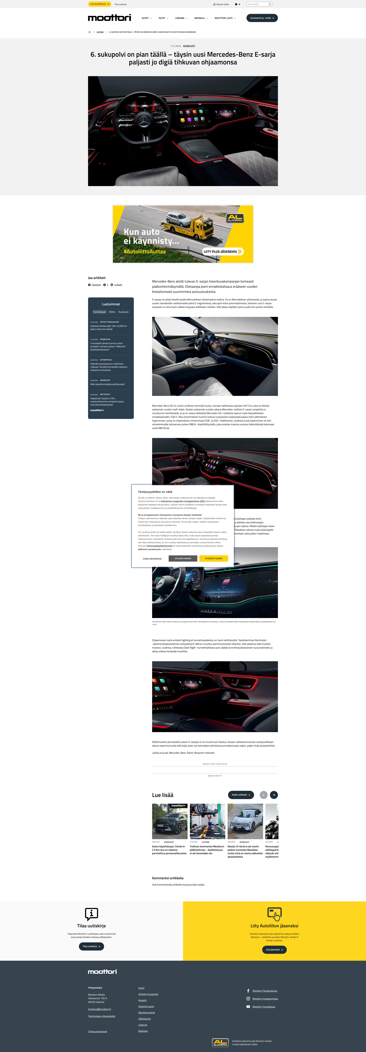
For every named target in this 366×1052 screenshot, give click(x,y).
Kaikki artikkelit (239, 795)
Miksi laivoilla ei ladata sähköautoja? (107, 384)
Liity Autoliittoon (98, 4)
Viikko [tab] (112, 312)
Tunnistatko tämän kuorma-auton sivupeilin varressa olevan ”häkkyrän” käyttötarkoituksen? (108, 346)
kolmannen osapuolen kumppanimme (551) (183, 501)
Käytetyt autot (146, 1006)
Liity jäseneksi (273, 949)
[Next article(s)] (274, 795)
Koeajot (142, 1000)
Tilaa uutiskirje (121, 4)
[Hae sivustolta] (270, 4)
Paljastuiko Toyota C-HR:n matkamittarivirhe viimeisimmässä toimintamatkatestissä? (107, 401)
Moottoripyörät (146, 1013)
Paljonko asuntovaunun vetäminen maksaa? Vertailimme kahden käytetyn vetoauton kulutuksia (109, 367)
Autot (141, 988)
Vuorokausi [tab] (99, 312)
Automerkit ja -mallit (260, 18)
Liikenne (142, 1025)
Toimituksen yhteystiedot (101, 1016)
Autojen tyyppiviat (148, 994)
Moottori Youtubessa (264, 1007)
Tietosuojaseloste (97, 1031)
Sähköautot (144, 1019)
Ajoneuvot (189, 46)
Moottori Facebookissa (265, 991)
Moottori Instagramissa (265, 999)
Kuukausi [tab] (124, 312)
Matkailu (143, 1031)
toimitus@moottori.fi (99, 1009)
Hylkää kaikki (183, 558)
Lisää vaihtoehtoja (152, 558)
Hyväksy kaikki (213, 558)
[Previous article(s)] (264, 795)
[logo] (109, 20)
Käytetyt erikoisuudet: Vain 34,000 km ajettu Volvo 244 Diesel (108, 327)
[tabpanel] (111, 365)
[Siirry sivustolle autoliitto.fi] (220, 1042)
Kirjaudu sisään (222, 4)
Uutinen (100, 32)
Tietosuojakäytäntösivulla (159, 546)
